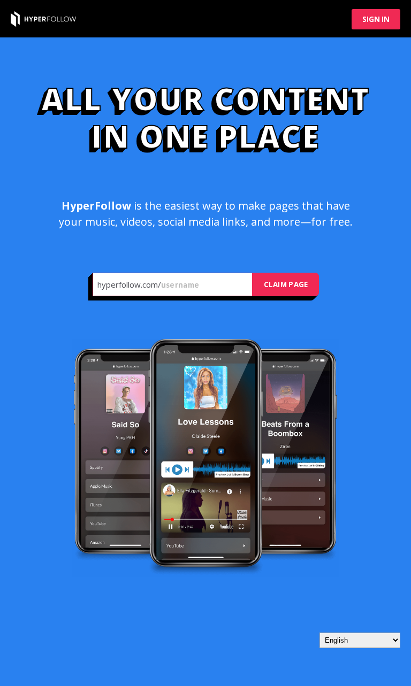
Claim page (286, 284)
